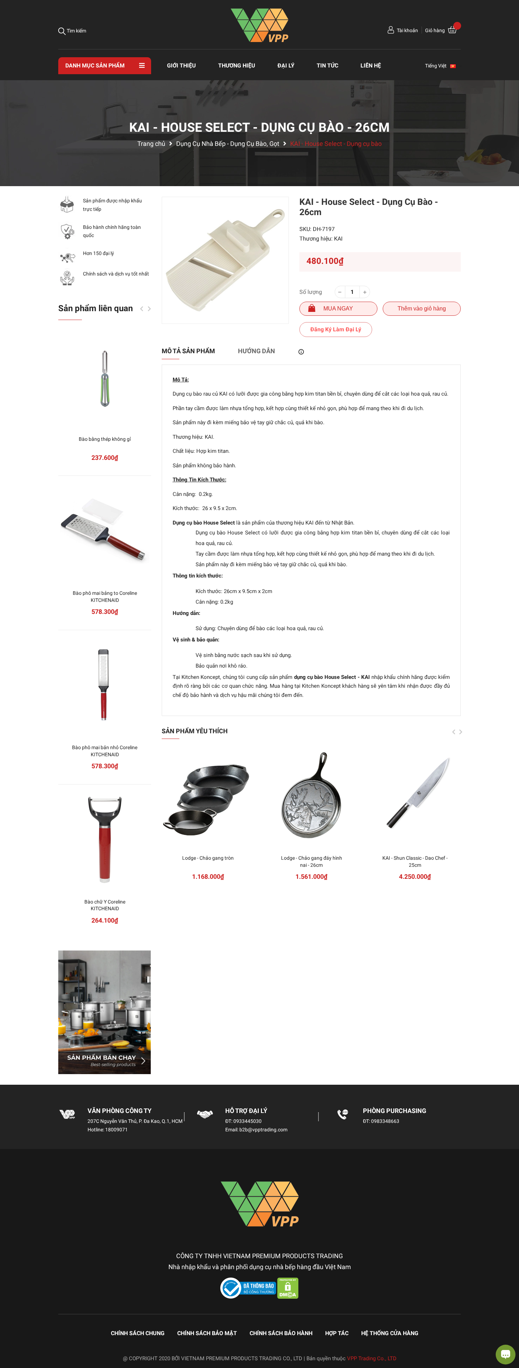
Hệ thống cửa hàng (389, 1333)
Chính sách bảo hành (281, 1333)
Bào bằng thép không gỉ (105, 439)
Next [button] (460, 732)
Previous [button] (453, 732)
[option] (225, 260)
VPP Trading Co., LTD (371, 1358)
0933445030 (247, 1121)
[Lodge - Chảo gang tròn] (208, 796)
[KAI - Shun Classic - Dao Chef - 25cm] (415, 796)
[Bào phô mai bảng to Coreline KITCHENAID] (104, 531)
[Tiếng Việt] (456, 66)
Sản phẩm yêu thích (195, 731)
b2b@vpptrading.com (263, 1129)
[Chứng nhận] (249, 1288)
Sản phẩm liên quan (95, 308)
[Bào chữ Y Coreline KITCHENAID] (104, 839)
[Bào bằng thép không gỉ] (104, 377)
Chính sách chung (138, 1333)
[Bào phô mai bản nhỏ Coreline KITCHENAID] (104, 685)
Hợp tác (336, 1333)
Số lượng (310, 292)
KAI (338, 238)
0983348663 (385, 1121)
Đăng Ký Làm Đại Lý (335, 329)
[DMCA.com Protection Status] (288, 1288)
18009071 (116, 1129)
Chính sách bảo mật (207, 1333)
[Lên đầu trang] (12, 1334)
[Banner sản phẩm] (104, 1012)
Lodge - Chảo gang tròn (208, 858)
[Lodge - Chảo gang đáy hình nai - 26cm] (311, 796)
